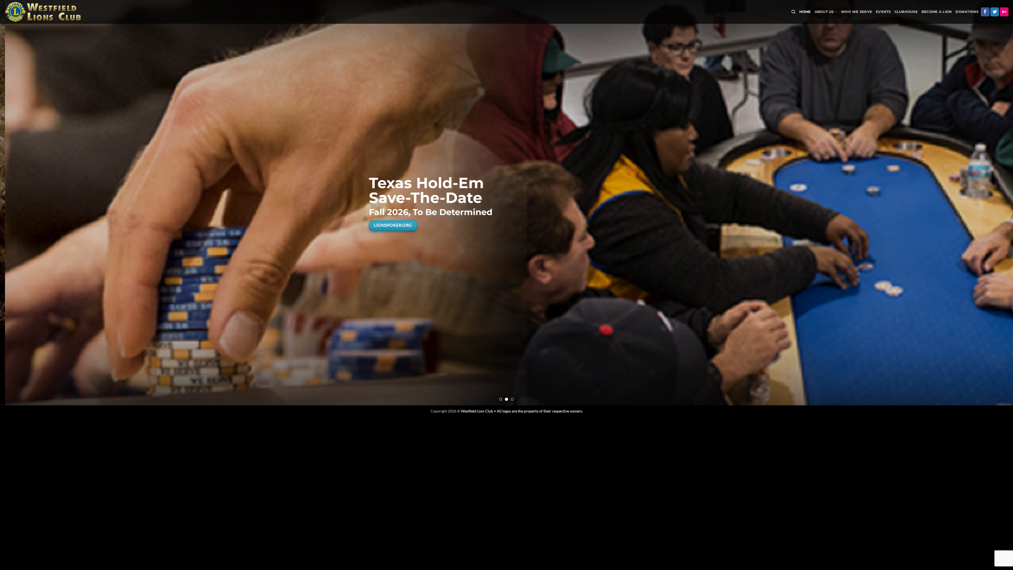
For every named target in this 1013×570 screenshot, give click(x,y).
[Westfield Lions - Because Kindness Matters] (43, 11)
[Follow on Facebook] (985, 11)
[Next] (986, 202)
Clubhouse (906, 12)
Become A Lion (936, 12)
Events (883, 12)
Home (805, 12)
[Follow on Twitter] (994, 11)
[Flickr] (1004, 11)
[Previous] (27, 202)
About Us (824, 12)
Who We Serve (856, 12)
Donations (966, 12)
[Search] (793, 12)
